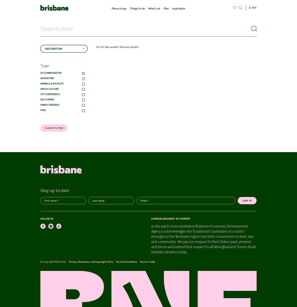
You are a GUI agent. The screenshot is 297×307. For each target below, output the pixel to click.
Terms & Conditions (126, 261)
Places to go (119, 8)
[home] (56, 8)
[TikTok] (58, 226)
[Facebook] (43, 226)
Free (43, 110)
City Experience (50, 94)
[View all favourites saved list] (234, 8)
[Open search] (240, 7)
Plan (166, 8)
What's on (154, 8)
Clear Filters (54, 128)
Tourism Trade (147, 261)
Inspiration (178, 8)
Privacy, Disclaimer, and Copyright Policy (91, 261)
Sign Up (247, 200)
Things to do (137, 8)
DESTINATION (53, 48)
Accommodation (51, 72)
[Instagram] (50, 226)
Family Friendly (50, 104)
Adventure (47, 78)
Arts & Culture (49, 88)
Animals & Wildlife (52, 83)
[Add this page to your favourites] (234, 8)
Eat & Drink (47, 99)
